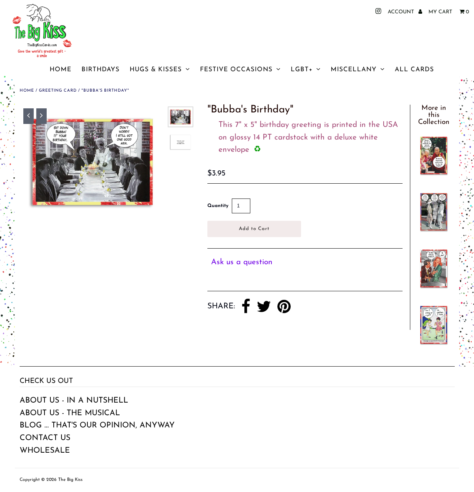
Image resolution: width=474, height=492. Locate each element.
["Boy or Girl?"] (433, 345)
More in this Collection (434, 115)
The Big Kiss (70, 480)
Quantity (217, 205)
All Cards (414, 69)
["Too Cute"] (433, 289)
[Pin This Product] (284, 307)
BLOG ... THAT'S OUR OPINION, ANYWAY (97, 425)
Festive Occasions (236, 69)
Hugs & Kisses (156, 69)
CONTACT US (45, 438)
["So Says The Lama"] (433, 176)
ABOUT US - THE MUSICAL (70, 413)
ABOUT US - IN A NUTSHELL (74, 400)
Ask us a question (242, 262)
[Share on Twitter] (264, 307)
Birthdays (100, 69)
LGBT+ (302, 69)
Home (60, 69)
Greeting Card (58, 91)
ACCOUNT (401, 12)
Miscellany (354, 69)
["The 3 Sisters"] (433, 232)
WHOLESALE (45, 451)
